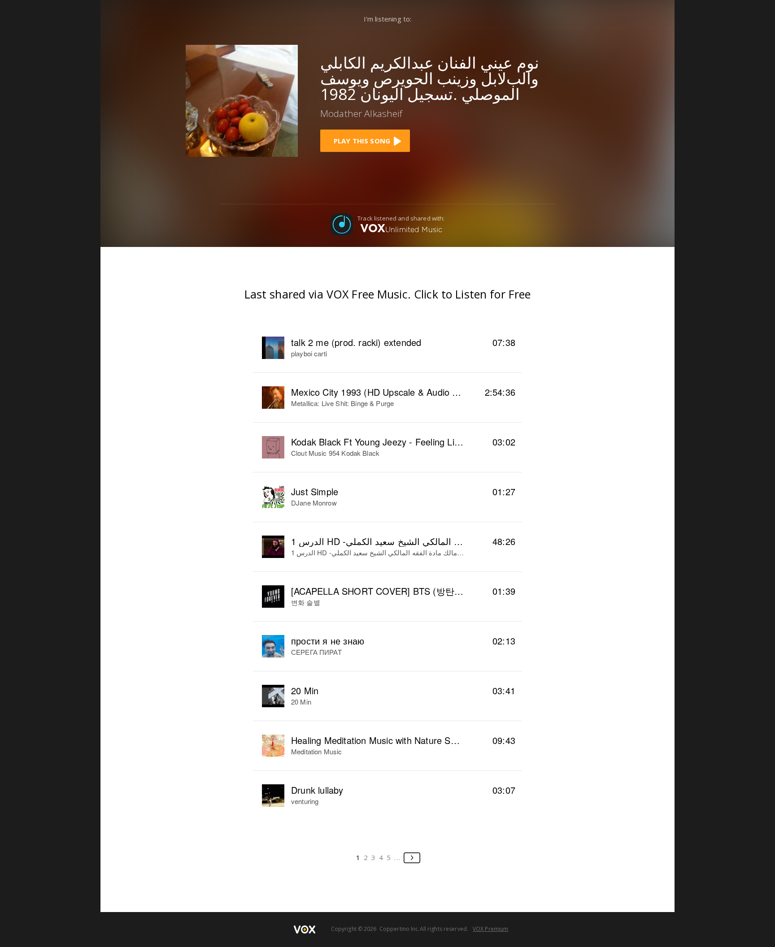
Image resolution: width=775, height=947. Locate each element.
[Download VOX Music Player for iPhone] (242, 99)
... (397, 857)
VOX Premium (490, 929)
